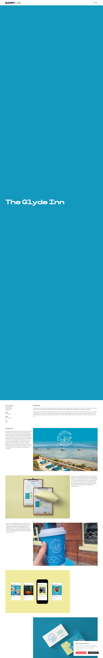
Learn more (77, 649)
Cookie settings (93, 652)
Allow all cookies (81, 652)
